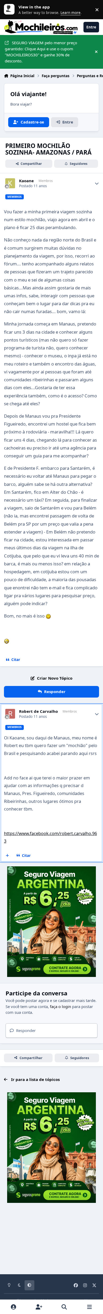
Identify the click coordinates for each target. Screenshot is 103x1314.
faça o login (60, 1006)
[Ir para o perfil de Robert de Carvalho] (10, 714)
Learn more (10, 9)
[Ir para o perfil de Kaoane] (10, 183)
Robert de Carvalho (38, 711)
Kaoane (26, 180)
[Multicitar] (7, 855)
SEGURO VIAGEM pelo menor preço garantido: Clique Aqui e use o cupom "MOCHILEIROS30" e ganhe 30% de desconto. (41, 51)
